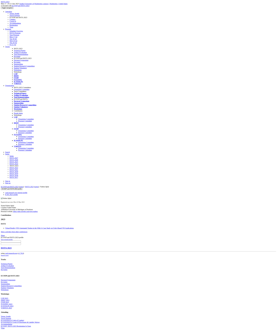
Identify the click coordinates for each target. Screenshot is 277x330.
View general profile (7, 239)
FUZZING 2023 (6, 304)
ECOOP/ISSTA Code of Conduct (12, 320)
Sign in (7, 181)
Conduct (12, 19)
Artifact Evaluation (20, 52)
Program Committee (25, 121)
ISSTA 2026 (14, 160)
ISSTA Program (15, 33)
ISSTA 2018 (14, 175)
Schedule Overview (16, 31)
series (21, 187)
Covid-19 (13, 21)
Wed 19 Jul (13, 41)
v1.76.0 (20, 253)
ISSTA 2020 (14, 172)
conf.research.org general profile (16, 193)
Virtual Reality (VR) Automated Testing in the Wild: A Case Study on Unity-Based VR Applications (39, 228)
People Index (18, 113)
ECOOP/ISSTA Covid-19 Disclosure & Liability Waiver (20, 322)
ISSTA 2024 (14, 164)
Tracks (7, 47)
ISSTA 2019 (14, 173)
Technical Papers (19, 50)
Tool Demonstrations (21, 54)
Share (3, 235)
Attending (8, 12)
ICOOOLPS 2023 (7, 306)
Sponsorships (18, 64)
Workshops (18, 70)
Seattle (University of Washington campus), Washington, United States (43, 4)
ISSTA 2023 (29, 187)
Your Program (14, 35)
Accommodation (15, 23)
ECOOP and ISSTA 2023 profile (12, 189)
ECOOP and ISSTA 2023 (20, 6)
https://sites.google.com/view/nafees (25, 211)
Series (12, 156)
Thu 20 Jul (13, 43)
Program (8, 29)
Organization (9, 85)
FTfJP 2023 (5, 302)
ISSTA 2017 (14, 177)
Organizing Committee (21, 89)
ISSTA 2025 (14, 162)
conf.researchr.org (11, 253)
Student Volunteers (20, 68)
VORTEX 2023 (6, 308)
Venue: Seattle (14, 13)
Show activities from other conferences (14, 232)
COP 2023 (4, 298)
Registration (14, 25)
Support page (5, 255)
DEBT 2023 (5, 300)
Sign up (7, 183)
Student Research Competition (24, 66)
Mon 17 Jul (13, 37)
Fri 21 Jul (13, 45)
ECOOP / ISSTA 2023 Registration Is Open (16, 326)
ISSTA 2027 (14, 158)
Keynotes (17, 56)
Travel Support (15, 15)
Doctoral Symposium (21, 60)
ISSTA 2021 (14, 170)
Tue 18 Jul (13, 39)
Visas (11, 27)
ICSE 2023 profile (11, 195)
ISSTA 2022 (14, 168)
